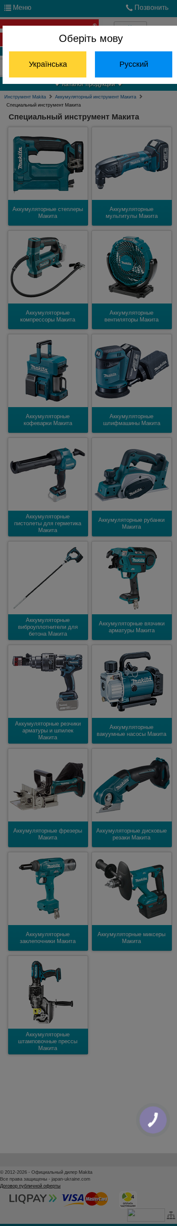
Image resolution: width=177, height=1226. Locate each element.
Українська (48, 64)
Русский (133, 64)
